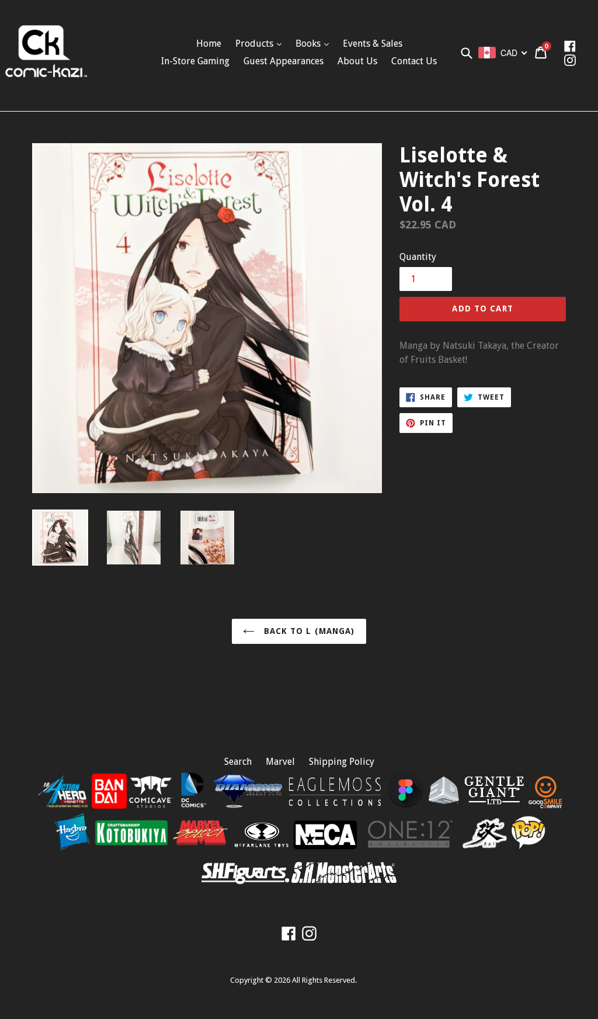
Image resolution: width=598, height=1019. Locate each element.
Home (208, 43)
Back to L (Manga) (307, 631)
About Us (357, 61)
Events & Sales (372, 43)
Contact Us (414, 61)
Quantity (417, 256)
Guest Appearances (284, 61)
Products (255, 43)
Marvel (280, 761)
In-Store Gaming (195, 61)
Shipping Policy (341, 761)
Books (309, 43)
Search (238, 761)
